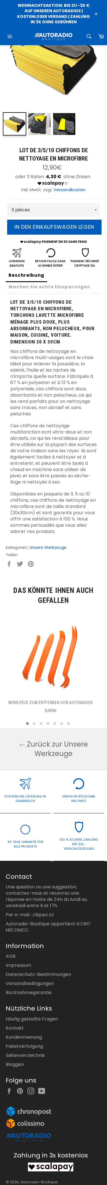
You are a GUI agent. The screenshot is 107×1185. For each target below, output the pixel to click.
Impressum (18, 965)
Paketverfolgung (24, 1046)
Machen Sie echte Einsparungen (49, 287)
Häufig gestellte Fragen (32, 1019)
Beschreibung (26, 275)
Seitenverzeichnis (25, 1055)
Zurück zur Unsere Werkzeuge (56, 749)
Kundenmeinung (24, 1037)
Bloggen (15, 1064)
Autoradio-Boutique (39, 1182)
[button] (27, 723)
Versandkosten (69, 190)
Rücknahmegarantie (29, 992)
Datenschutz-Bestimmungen (38, 974)
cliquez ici (43, 914)
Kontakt (15, 1028)
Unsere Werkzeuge (47, 547)
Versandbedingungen (30, 983)
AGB (10, 956)
